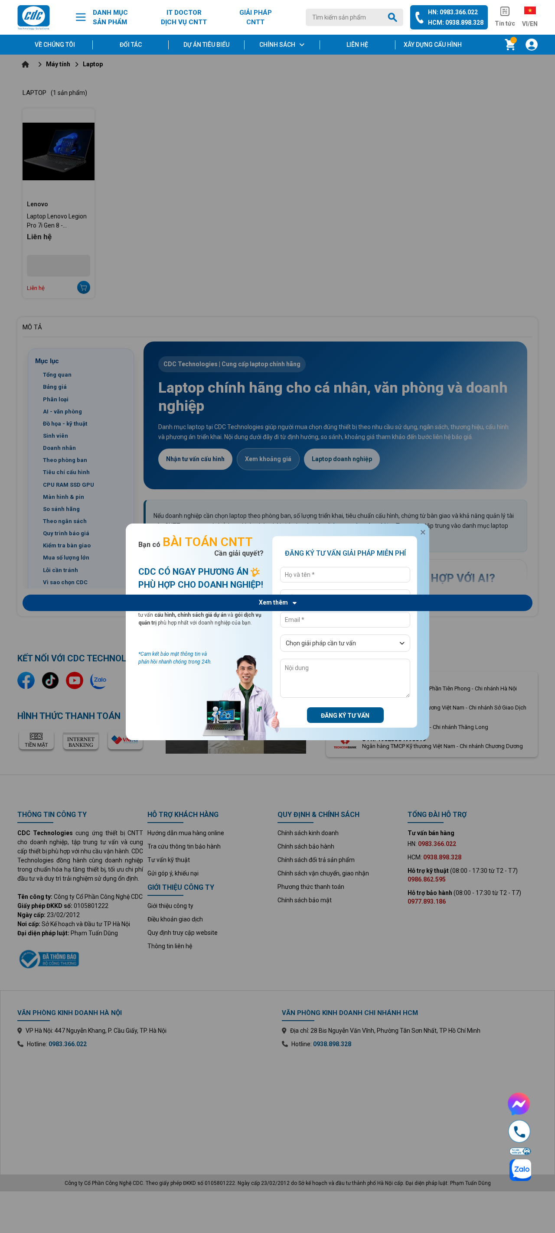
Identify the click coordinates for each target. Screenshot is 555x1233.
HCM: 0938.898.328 (455, 22)
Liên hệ (357, 44)
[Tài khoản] (532, 45)
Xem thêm (273, 602)
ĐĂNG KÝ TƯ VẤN (345, 715)
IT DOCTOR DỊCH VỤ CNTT (184, 17)
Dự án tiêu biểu (206, 44)
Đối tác (131, 44)
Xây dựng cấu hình (433, 44)
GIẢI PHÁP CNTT (255, 17)
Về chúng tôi (55, 44)
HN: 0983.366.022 (453, 12)
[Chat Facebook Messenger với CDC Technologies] (519, 1104)
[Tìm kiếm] (394, 17)
